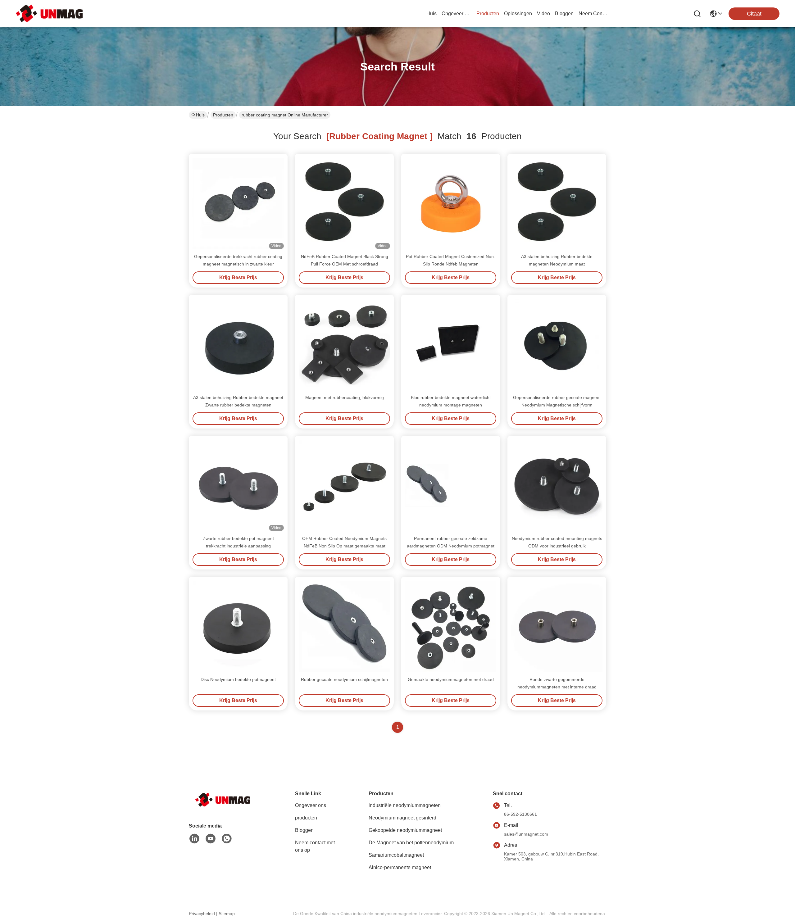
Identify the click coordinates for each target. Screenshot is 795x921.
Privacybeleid (202, 913)
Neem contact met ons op (315, 846)
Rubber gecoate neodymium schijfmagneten (344, 679)
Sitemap (227, 913)
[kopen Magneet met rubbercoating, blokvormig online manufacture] (344, 344)
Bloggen (304, 830)
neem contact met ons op (593, 13)
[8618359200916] (226, 838)
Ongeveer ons (310, 805)
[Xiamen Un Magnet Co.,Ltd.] (50, 13)
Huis (431, 13)
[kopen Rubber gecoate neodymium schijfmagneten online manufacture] (344, 626)
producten (487, 13)
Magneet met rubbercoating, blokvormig (344, 397)
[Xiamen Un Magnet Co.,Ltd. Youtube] (210, 838)
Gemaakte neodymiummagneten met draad (451, 679)
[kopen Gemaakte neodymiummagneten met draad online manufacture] (450, 626)
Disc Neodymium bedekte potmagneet (238, 679)
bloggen (564, 13)
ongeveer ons (456, 13)
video (543, 13)
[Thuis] (223, 807)
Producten (223, 114)
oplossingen (518, 13)
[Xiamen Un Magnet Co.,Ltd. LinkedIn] (194, 838)
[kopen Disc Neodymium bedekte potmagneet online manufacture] (238, 626)
